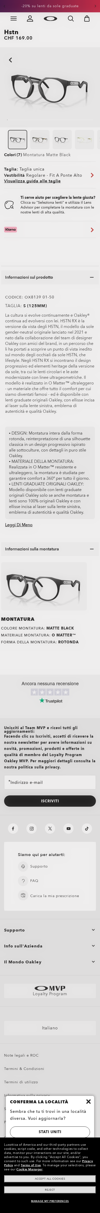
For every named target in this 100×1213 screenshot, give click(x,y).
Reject (50, 1190)
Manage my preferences (50, 1201)
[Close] (88, 1101)
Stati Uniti (50, 1132)
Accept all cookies (50, 1179)
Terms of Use (31, 1165)
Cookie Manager (29, 1169)
